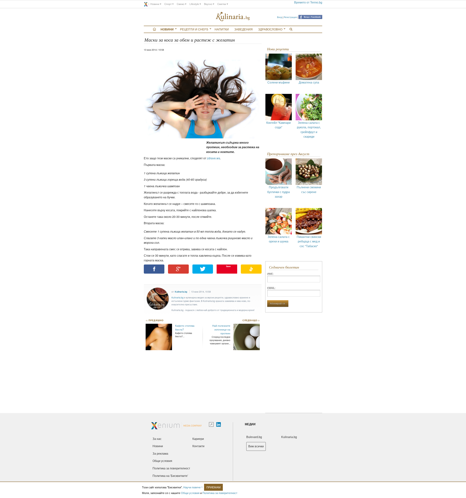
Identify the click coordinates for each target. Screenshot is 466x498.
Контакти (198, 446)
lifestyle (194, 4)
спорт (168, 4)
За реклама (160, 453)
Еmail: (271, 288)
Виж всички (256, 446)
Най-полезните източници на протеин (221, 329)
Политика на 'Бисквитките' (170, 475)
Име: (270, 273)
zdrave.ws (213, 158)
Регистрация (290, 17)
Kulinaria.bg (181, 291)
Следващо (250, 320)
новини (154, 4)
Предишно (154, 320)
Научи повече (192, 487)
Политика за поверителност (219, 493)
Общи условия (190, 493)
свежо (180, 4)
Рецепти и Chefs (194, 29)
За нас (157, 438)
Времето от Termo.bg (308, 2)
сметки (221, 4)
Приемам (213, 487)
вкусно (208, 4)
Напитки (222, 29)
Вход (279, 17)
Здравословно (270, 29)
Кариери (198, 438)
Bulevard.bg (254, 437)
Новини (167, 29)
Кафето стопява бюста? (184, 327)
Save (228, 266)
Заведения (243, 29)
